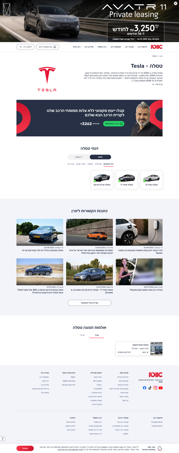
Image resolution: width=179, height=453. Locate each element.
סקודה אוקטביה (96, 401)
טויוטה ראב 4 (97, 404)
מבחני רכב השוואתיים (120, 426)
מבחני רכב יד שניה (121, 430)
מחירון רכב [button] (89, 47)
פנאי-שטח (80, 164)
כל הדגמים (108, 164)
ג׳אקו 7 (99, 385)
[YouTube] (161, 388)
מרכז (82, 335)
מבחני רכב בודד (122, 422)
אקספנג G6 (97, 381)
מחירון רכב (45, 385)
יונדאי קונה (98, 377)
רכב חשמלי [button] (102, 47)
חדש (100, 157)
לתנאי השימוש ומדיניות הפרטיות (70, 449)
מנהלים (98, 164)
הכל (97, 335)
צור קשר (125, 401)
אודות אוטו (124, 393)
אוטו (161, 56)
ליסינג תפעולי (70, 426)
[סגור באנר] (176, 3)
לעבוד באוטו (124, 397)
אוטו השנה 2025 (69, 381)
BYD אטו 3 (98, 389)
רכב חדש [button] (77, 47)
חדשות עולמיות (157, 426)
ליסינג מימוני (70, 422)
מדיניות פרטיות (122, 377)
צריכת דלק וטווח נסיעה (40, 389)
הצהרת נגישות (123, 385)
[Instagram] (155, 388)
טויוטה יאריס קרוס (95, 397)
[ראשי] (156, 374)
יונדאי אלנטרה (96, 393)
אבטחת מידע (123, 381)
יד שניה (78, 157)
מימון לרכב (45, 393)
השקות (125, 434)
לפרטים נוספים (124, 352)
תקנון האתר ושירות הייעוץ (119, 389)
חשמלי (90, 164)
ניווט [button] (144, 352)
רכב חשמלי (98, 422)
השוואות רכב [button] (116, 47)
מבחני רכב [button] (129, 47)
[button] (47, 47)
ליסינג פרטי (71, 430)
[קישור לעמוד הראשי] (157, 47)
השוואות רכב (44, 377)
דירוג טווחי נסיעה (95, 434)
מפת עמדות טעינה (95, 426)
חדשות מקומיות (157, 422)
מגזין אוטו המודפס (68, 385)
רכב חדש (45, 381)
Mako (73, 377)
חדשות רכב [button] (142, 47)
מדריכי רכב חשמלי (95, 430)
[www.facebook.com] (144, 388)
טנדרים (71, 164)
